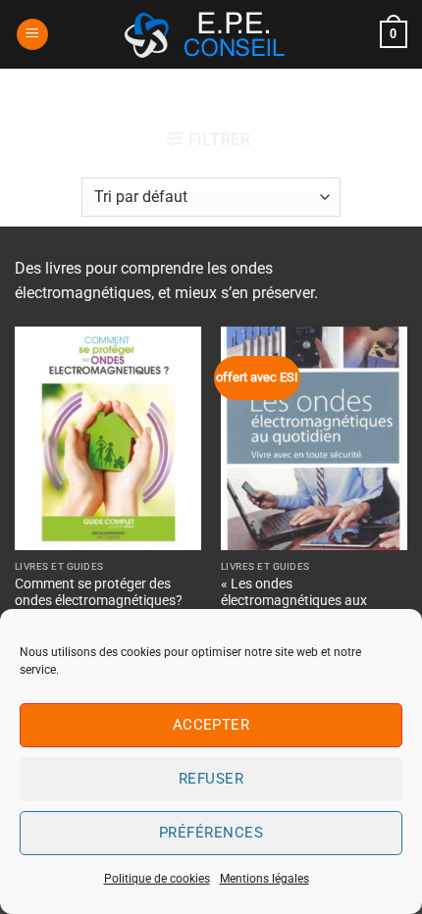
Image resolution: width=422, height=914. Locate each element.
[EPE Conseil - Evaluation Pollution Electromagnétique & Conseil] (211, 34)
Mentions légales (264, 879)
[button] (32, 35)
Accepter (211, 725)
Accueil (133, 102)
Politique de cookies (157, 879)
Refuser (211, 778)
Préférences (211, 832)
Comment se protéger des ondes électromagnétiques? (99, 592)
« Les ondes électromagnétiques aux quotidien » (294, 601)
